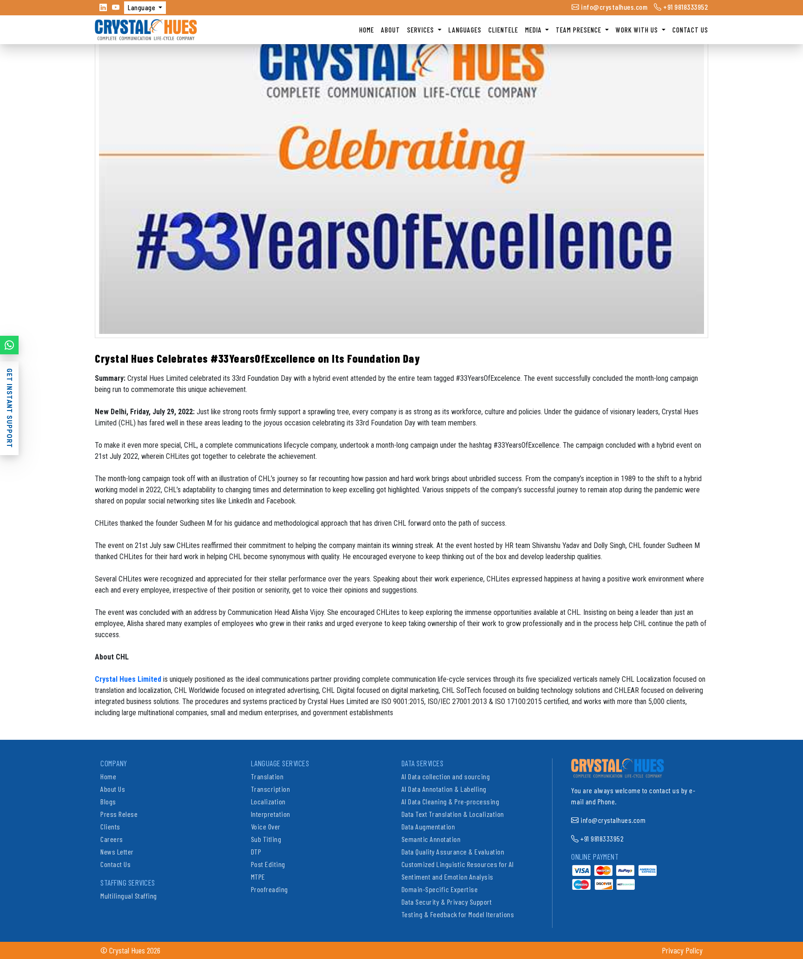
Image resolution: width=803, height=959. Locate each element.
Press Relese (119, 813)
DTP (256, 851)
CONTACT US (690, 30)
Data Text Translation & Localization (453, 813)
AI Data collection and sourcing (446, 776)
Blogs (108, 801)
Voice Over (266, 826)
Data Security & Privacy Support (447, 901)
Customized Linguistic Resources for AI (458, 864)
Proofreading (269, 889)
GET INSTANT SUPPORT (9, 408)
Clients (110, 826)
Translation (267, 776)
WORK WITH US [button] (638, 30)
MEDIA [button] (534, 30)
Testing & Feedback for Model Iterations (458, 914)
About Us (112, 788)
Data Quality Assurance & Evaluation (453, 851)
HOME (366, 30)
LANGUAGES (464, 30)
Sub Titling (266, 839)
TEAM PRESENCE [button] (579, 30)
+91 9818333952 (685, 6)
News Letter (117, 851)
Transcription (270, 788)
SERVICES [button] (421, 30)
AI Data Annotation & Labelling (444, 788)
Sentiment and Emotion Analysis (448, 876)
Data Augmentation (428, 826)
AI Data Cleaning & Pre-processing (451, 801)
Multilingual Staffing (128, 895)
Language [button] (142, 7)
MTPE (258, 876)
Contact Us (115, 864)
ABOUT (390, 30)
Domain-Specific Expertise (440, 889)
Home (108, 776)
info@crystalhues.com (613, 6)
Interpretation (270, 813)
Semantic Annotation (431, 839)
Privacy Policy (682, 950)
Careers (111, 839)
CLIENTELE (503, 30)
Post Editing (268, 864)
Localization (268, 801)
